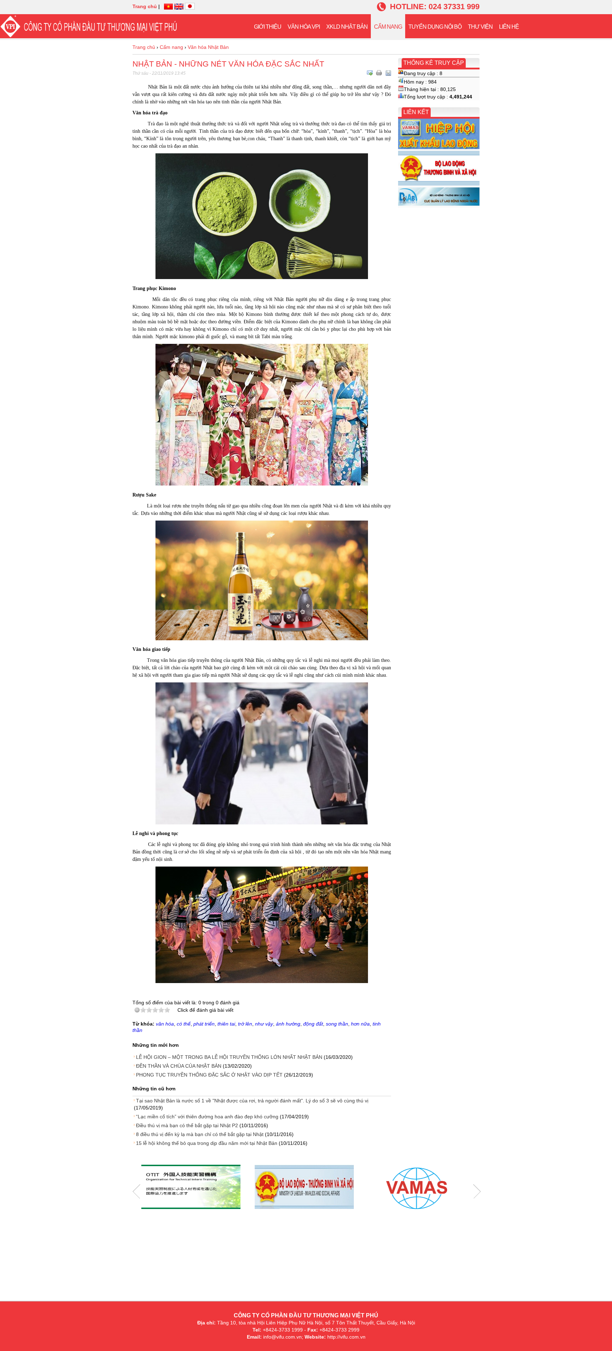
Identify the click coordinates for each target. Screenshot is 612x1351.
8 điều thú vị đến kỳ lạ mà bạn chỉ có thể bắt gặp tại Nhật (200, 1134)
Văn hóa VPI (304, 27)
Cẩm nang (388, 27)
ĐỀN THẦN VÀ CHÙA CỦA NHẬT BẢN (178, 1066)
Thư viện (480, 27)
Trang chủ (144, 6)
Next (477, 1191)
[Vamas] (417, 1188)
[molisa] (304, 1188)
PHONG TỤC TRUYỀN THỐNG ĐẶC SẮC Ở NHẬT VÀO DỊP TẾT (209, 1075)
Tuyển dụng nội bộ (434, 27)
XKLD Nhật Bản (347, 27)
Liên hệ (509, 27)
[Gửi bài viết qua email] (370, 73)
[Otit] (190, 1188)
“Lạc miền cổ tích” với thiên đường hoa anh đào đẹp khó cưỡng (207, 1116)
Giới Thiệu (267, 27)
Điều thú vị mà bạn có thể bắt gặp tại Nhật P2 (187, 1125)
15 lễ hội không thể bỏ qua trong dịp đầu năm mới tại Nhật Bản (206, 1143)
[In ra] (379, 73)
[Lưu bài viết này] (388, 73)
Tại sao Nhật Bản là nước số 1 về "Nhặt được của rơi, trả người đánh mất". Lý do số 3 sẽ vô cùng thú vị (252, 1100)
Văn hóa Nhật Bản (208, 47)
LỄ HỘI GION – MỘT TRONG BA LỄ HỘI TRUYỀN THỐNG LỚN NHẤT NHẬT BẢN (229, 1057)
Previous (136, 1191)
